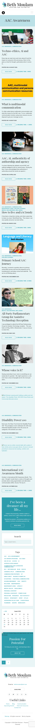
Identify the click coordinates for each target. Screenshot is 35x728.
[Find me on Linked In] (25, 694)
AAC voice (22, 558)
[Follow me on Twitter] (13, 694)
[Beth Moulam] (17, 5)
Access (14, 561)
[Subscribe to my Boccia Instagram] (21, 694)
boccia (24, 569)
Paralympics (18, 588)
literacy (19, 586)
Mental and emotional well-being (12, 210)
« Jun (5, 611)
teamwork (7, 603)
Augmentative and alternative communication (13, 566)
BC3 (5, 569)
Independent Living (10, 586)
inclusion (7, 583)
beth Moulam (12, 569)
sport (21, 598)
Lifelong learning (7, 257)
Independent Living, (8, 208)
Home (8, 704)
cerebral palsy (9, 571)
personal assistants (10, 593)
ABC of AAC (7, 561)
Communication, (17, 207)
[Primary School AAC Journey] (17, 244)
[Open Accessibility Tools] (3, 12)
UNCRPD (14, 603)
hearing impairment (10, 581)
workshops (21, 603)
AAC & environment (14, 556)
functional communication (21, 579)
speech (6, 598)
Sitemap (7, 716)
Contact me (17, 707)
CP (22, 574)
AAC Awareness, (7, 46)
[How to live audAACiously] (17, 195)
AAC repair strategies (11, 558)
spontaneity (14, 598)
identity (24, 581)
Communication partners (12, 574)
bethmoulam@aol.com (20, 684)
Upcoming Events (9, 705)
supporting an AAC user (11, 600)
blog (18, 569)
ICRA (19, 581)
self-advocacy (24, 595)
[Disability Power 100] (17, 403)
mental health (8, 588)
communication (20, 571)
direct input (8, 576)
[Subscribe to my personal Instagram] (17, 694)
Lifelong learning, (20, 208)
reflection (7, 595)
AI (18, 561)
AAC (5, 556)
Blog (13, 704)
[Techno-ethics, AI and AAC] (17, 36)
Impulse (28, 716)
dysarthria (7, 579)
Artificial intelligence (11, 563)
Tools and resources (22, 705)
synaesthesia (24, 600)
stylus (26, 598)
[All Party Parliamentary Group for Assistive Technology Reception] (17, 297)
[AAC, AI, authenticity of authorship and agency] (17, 141)
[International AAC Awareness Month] (17, 453)
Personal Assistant (10, 591)
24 (4, 624)
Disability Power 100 (19, 576)
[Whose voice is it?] (17, 353)
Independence (15, 583)
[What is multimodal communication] (17, 88)
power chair (22, 593)
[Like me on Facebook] (9, 694)
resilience (15, 595)
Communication (16, 46)
